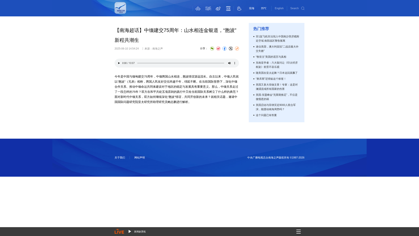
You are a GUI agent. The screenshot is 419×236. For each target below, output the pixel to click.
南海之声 (120, 10)
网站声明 (139, 157)
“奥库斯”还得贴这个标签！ (271, 78)
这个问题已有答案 (266, 115)
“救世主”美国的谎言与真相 (271, 56)
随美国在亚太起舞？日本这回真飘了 (277, 72)
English (279, 8)
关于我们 (120, 157)
